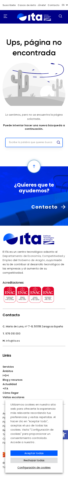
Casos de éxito (27, 5)
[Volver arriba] (34, 166)
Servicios (8, 366)
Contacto (53, 5)
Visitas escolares (13, 397)
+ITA (5, 388)
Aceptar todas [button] (34, 453)
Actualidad (10, 384)
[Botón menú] (4, 16)
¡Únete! (42, 5)
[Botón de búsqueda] (60, 16)
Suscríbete (9, 5)
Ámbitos (8, 371)
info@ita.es (13, 340)
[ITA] (34, 21)
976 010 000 (12, 333)
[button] (63, 434)
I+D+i (6, 375)
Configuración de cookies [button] (34, 467)
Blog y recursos (12, 380)
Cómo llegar (11, 393)
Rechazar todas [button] (34, 460)
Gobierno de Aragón (31, 260)
